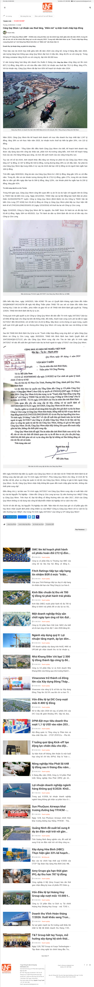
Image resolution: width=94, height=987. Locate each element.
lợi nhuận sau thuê (38, 524)
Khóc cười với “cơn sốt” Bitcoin (44, 16)
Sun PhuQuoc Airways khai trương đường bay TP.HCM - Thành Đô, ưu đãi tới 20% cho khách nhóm (50, 808)
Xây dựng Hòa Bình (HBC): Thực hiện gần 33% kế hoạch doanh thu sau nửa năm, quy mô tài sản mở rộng (50, 851)
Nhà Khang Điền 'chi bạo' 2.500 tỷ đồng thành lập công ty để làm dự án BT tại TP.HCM (51, 658)
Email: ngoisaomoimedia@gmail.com (81, 1)
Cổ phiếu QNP (50, 524)
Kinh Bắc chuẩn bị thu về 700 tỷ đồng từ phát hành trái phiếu (51, 594)
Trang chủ (7, 21)
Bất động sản (45, 857)
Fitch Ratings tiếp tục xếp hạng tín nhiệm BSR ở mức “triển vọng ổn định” (51, 572)
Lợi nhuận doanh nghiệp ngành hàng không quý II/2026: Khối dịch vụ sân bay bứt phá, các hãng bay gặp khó (51, 786)
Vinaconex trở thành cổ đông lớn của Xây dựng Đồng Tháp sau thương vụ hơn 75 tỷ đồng (50, 679)
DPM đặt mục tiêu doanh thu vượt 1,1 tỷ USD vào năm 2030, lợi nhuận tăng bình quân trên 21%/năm (51, 722)
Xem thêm (45, 956)
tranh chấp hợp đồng (25, 524)
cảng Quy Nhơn (11, 524)
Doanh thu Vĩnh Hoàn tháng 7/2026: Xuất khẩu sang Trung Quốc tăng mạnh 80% (51, 915)
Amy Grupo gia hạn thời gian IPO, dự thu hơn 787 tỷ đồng (49, 872)
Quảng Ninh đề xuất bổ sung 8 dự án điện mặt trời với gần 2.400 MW (51, 829)
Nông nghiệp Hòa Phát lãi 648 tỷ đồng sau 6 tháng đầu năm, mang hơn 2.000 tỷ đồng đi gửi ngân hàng (51, 765)
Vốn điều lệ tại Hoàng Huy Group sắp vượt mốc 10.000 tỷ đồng (50, 894)
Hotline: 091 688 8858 (64, 1)
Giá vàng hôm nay (25, 16)
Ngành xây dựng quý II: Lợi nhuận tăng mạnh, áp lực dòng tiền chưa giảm (51, 637)
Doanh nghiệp (19, 21)
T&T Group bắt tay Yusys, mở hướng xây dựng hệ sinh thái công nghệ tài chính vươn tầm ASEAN (50, 936)
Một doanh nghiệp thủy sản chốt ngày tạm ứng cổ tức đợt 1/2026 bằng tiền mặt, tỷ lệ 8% (51, 615)
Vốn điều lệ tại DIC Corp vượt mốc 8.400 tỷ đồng (50, 701)
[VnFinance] (47, 8)
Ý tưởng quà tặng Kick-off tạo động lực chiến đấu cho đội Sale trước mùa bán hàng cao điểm (50, 744)
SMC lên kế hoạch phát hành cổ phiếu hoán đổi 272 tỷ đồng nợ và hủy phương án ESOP (51, 551)
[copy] (37, 517)
